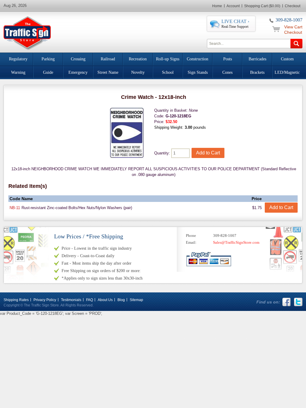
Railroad (108, 59)
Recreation (138, 59)
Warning (18, 72)
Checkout (292, 6)
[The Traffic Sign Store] (27, 32)
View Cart (293, 26)
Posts (227, 59)
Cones (227, 72)
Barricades (257, 59)
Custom (287, 59)
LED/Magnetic (287, 72)
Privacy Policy (44, 300)
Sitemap (136, 300)
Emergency (78, 72)
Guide (48, 72)
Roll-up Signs (167, 59)
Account (233, 6)
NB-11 (15, 207)
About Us (105, 300)
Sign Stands (198, 72)
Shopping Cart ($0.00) (262, 6)
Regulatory (18, 59)
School (168, 72)
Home (217, 6)
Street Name (107, 72)
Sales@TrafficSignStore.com (236, 242)
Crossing (78, 59)
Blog (121, 300)
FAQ (89, 300)
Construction (197, 59)
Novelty (138, 72)
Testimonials (71, 300)
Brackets (257, 72)
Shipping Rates (16, 300)
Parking (48, 59)
